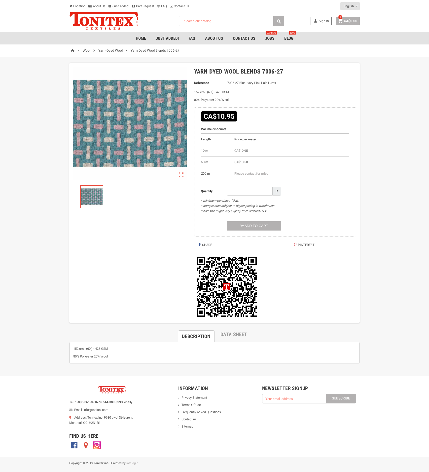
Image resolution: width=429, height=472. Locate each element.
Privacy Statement (194, 397)
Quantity (207, 191)
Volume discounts (213, 129)
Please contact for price (251, 173)
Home (141, 38)
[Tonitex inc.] (104, 21)
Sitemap (187, 426)
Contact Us (181, 6)
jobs (270, 36)
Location (77, 6)
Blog (289, 36)
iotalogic (132, 463)
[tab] (196, 334)
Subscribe (341, 398)
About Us (99, 6)
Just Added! (120, 6)
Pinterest (306, 245)
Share (206, 245)
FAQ (163, 6)
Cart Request (144, 6)
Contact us (189, 419)
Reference (201, 83)
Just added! (167, 38)
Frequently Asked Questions (201, 412)
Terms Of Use (191, 405)
